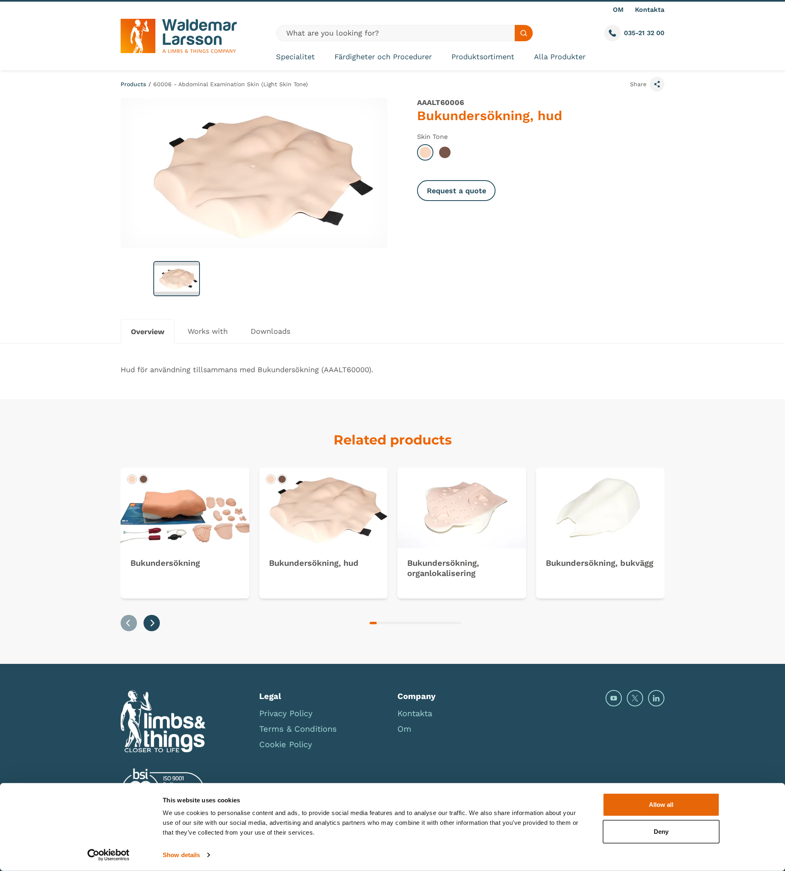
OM (618, 9)
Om (404, 729)
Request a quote (456, 190)
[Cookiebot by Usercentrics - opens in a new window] (108, 855)
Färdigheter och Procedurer (383, 56)
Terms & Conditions (298, 729)
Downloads (270, 331)
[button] (176, 278)
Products (133, 84)
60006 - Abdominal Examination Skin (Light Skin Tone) (230, 84)
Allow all (661, 804)
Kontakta (649, 9)
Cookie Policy (285, 744)
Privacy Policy (285, 713)
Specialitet (295, 56)
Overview (147, 331)
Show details (181, 854)
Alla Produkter (559, 56)
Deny (661, 831)
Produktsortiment (482, 56)
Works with (208, 331)
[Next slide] (152, 623)
